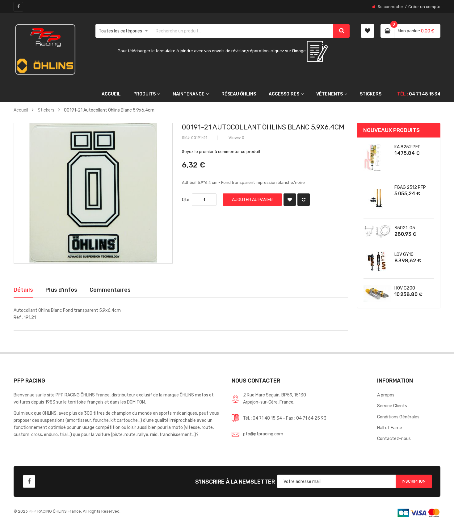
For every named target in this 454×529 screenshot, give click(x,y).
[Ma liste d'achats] (367, 31)
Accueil (21, 110)
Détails (23, 289)
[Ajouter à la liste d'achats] (290, 199)
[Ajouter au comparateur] (303, 199)
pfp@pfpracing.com (263, 433)
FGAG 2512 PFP (410, 187)
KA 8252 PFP (407, 146)
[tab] (23, 290)
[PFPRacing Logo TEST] (45, 50)
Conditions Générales (398, 416)
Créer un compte (424, 6)
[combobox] (242, 31)
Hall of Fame (389, 427)
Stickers (46, 110)
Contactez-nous (394, 438)
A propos (385, 394)
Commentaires (110, 289)
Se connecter (390, 6)
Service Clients (392, 405)
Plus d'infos (61, 289)
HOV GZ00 (404, 288)
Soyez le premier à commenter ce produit (221, 151)
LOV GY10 (404, 254)
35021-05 (404, 227)
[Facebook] (18, 6)
